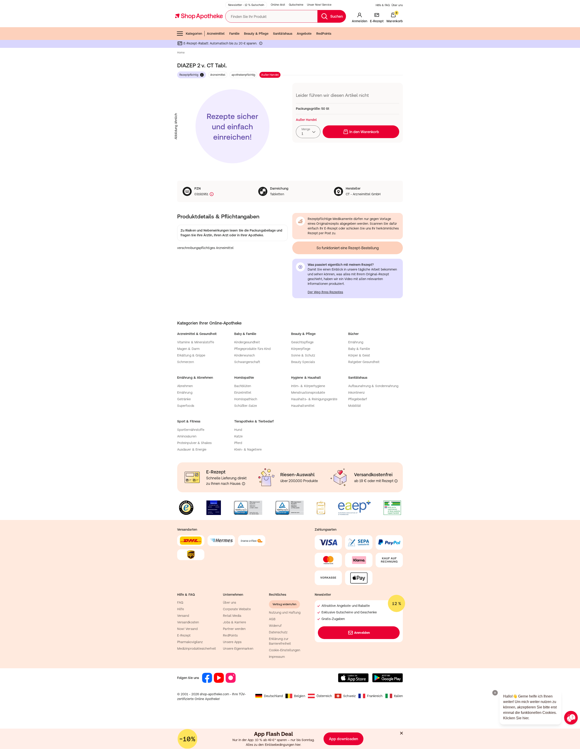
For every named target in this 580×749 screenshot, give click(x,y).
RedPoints (323, 33)
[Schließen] (401, 733)
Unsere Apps (232, 642)
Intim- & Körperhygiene (308, 386)
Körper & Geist (359, 355)
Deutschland (273, 696)
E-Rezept (184, 635)
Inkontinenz (356, 392)
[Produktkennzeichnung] (211, 194)
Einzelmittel (242, 392)
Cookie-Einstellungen (284, 650)
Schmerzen (185, 362)
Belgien (299, 696)
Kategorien (194, 33)
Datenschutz (278, 632)
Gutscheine (296, 4)
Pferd (238, 443)
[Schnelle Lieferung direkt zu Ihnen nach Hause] (243, 484)
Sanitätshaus (282, 33)
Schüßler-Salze (245, 405)
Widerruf (275, 625)
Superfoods (185, 405)
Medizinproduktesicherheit (196, 648)
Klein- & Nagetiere (248, 449)
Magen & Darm (188, 349)
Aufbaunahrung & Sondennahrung (373, 386)
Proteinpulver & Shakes (194, 443)
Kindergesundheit (247, 342)
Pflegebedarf (357, 399)
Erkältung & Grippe (191, 355)
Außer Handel (269, 74)
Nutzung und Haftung (284, 612)
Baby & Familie (359, 349)
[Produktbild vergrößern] (232, 126)
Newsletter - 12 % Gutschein (246, 5)
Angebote (304, 33)
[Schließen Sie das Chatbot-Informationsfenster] (495, 692)
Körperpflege (300, 349)
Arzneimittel (216, 33)
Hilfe (180, 609)
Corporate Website (237, 609)
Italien (398, 696)
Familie (234, 33)
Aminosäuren (186, 436)
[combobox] (308, 131)
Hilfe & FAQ (383, 5)
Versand (183, 615)
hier (297, 745)
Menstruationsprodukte (308, 392)
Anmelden (362, 632)
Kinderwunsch (244, 355)
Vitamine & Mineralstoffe (195, 342)
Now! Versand (187, 629)
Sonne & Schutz (303, 355)
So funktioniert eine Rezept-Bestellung (348, 248)
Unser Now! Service (319, 4)
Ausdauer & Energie (191, 449)
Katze (238, 436)
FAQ (180, 602)
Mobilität (354, 405)
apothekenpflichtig (243, 74)
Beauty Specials (303, 362)
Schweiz (349, 696)
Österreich (324, 696)
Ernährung (355, 342)
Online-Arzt (278, 4)
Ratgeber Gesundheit (363, 362)
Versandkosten (188, 622)
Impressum (277, 657)
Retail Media (232, 615)
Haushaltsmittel (302, 405)
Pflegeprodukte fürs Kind (252, 349)
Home (181, 52)
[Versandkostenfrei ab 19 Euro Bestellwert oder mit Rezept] (396, 481)
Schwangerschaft (247, 362)
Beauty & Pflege (256, 33)
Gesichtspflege (302, 342)
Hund (238, 430)
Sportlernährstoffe (190, 430)
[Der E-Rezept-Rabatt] (260, 44)
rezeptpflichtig (188, 74)
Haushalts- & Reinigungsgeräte (314, 399)
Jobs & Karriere (234, 622)
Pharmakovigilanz (190, 642)
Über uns (397, 5)
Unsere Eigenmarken (238, 648)
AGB (272, 619)
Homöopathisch (245, 399)
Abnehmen (185, 386)
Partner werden (234, 629)
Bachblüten (242, 386)
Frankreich (375, 696)
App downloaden (343, 739)
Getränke (184, 399)
